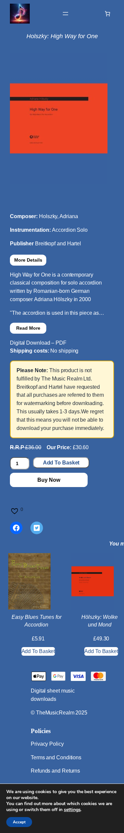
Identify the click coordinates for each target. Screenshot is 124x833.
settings (72, 810)
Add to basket (61, 462)
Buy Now (48, 480)
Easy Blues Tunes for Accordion (37, 620)
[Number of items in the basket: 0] (107, 13)
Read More (28, 328)
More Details (28, 260)
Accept (19, 822)
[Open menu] (65, 14)
